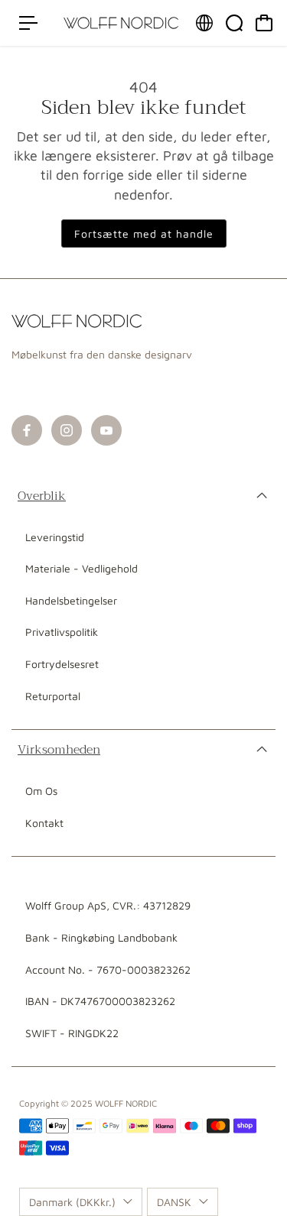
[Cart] (264, 22)
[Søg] (234, 22)
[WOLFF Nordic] (121, 23)
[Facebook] (26, 430)
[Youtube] (106, 430)
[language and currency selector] (204, 22)
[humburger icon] (28, 23)
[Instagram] (66, 430)
